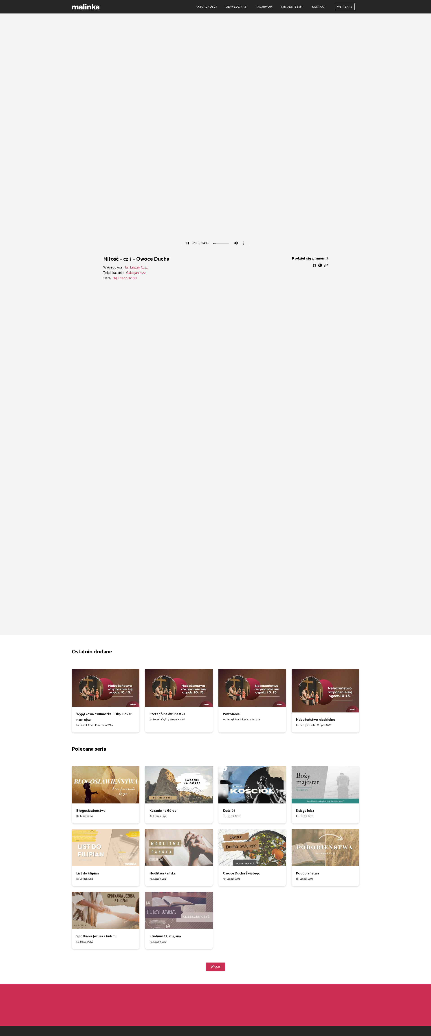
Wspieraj (344, 6)
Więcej (215, 967)
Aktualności (206, 6)
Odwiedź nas (236, 6)
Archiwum (264, 6)
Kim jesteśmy (292, 6)
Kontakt (319, 6)
